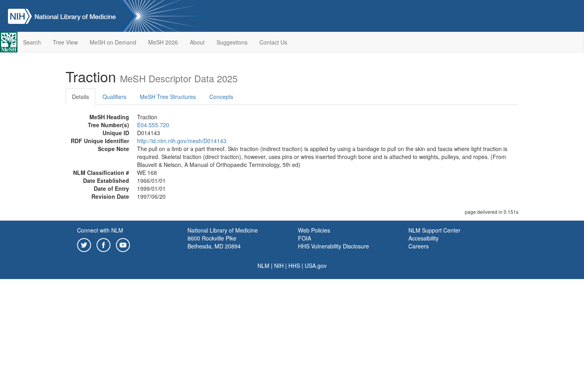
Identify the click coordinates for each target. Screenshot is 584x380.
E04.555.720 (153, 125)
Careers (418, 246)
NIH (279, 265)
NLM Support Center (434, 230)
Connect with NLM (100, 230)
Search (32, 42)
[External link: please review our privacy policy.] (84, 244)
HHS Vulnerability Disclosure (333, 246)
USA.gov (316, 265)
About (197, 42)
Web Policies (314, 230)
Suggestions (232, 42)
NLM (263, 265)
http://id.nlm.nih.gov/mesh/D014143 (181, 141)
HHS (294, 265)
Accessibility (423, 238)
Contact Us (273, 42)
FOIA (304, 238)
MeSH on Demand (113, 42)
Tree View (65, 42)
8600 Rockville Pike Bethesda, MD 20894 (214, 242)
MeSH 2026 (163, 42)
